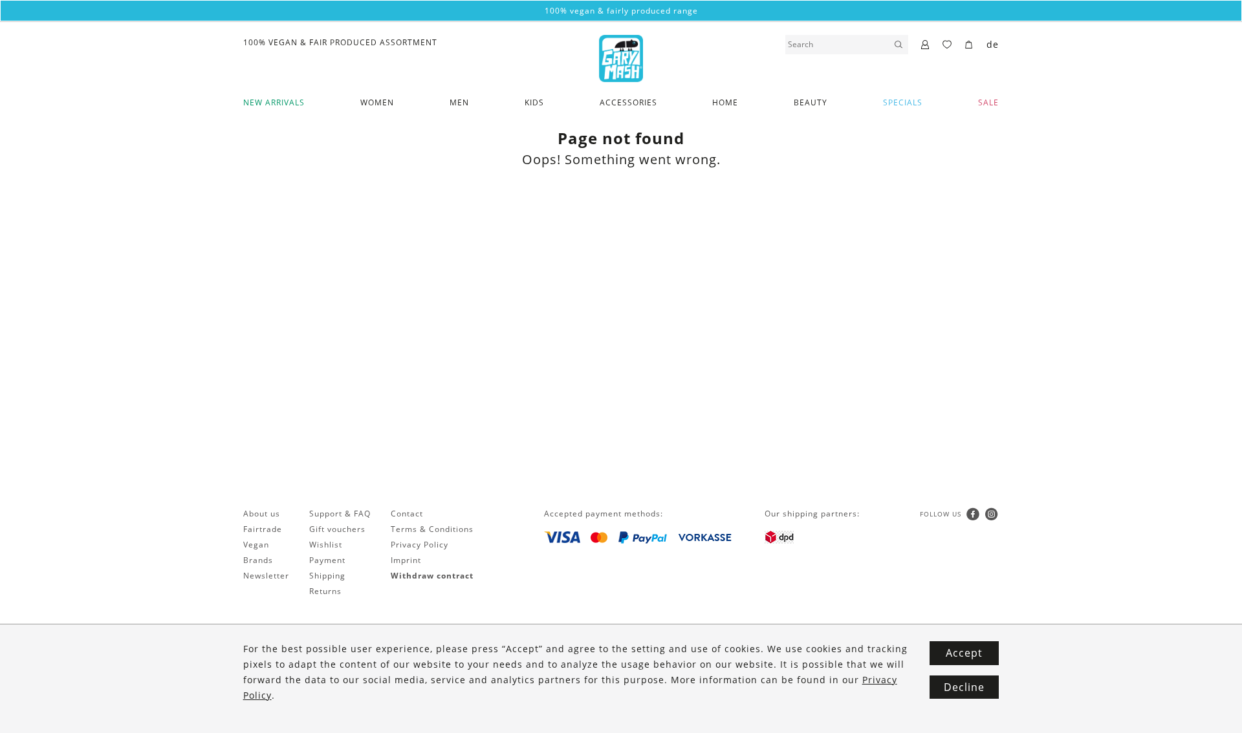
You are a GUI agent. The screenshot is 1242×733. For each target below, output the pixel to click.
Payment (327, 560)
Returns (325, 591)
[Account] (925, 45)
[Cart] (969, 45)
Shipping (327, 575)
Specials (902, 102)
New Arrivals (274, 102)
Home (725, 102)
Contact (407, 513)
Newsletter (266, 575)
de (992, 44)
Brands (258, 560)
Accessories (628, 102)
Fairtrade (262, 529)
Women (377, 102)
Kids (534, 102)
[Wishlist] (947, 45)
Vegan (256, 544)
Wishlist (325, 544)
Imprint (406, 560)
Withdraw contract (432, 575)
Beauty (810, 102)
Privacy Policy (419, 544)
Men (459, 102)
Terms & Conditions (432, 529)
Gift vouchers (337, 529)
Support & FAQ (340, 513)
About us (261, 513)
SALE (988, 102)
